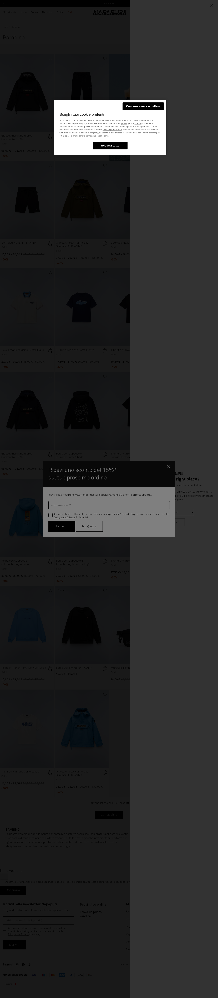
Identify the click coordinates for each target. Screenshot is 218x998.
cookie (138, 123)
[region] (110, 127)
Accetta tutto (110, 145)
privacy (125, 123)
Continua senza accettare (143, 106)
